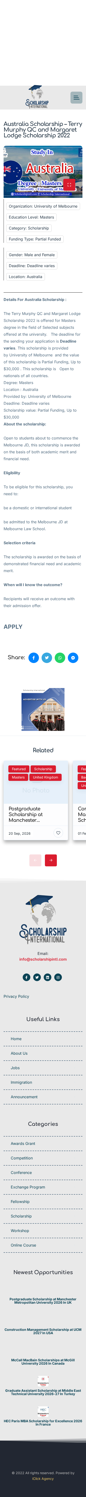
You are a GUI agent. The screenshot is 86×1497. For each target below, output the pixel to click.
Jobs (15, 1067)
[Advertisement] (43, 43)
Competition (22, 1158)
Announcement (24, 1096)
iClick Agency (43, 1479)
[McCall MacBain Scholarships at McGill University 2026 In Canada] (43, 1350)
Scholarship (21, 1216)
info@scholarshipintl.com (43, 959)
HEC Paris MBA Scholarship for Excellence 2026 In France (43, 1422)
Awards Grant (23, 1143)
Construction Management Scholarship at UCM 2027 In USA (43, 1331)
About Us (19, 1053)
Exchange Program (28, 1187)
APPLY (14, 626)
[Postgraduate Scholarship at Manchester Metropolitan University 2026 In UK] (43, 1289)
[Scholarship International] (37, 98)
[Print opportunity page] (25, 674)
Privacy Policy (16, 996)
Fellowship (20, 1201)
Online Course (23, 1245)
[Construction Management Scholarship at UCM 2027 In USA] (43, 1320)
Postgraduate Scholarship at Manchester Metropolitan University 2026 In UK (43, 1300)
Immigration (21, 1082)
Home (16, 1038)
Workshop (20, 1230)
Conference (21, 1172)
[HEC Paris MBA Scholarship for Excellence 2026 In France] (43, 1411)
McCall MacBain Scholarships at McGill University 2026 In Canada (43, 1361)
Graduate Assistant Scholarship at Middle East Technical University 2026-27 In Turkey (43, 1392)
